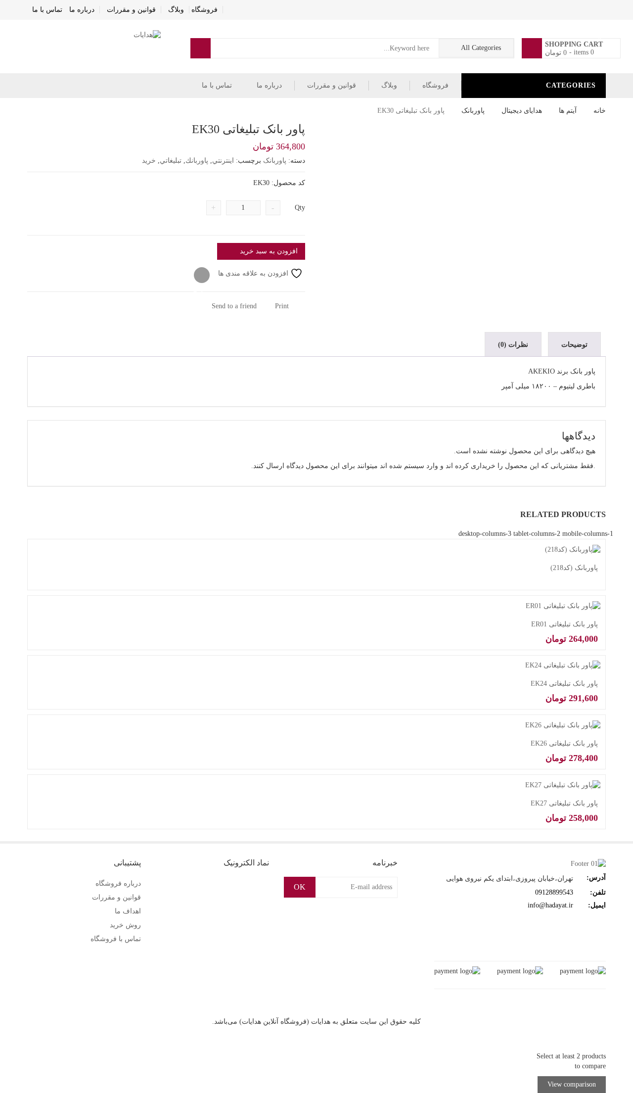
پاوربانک (473, 110)
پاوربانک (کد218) (574, 567)
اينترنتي (223, 160)
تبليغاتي (170, 160)
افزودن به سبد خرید (269, 251)
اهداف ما (128, 911)
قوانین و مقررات (131, 9)
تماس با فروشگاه (115, 939)
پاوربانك (196, 160)
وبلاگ (176, 9)
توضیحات (574, 344)
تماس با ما (47, 9)
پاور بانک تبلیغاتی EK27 (564, 803)
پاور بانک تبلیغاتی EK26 (564, 743)
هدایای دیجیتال (521, 110)
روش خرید (125, 925)
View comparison (571, 1084)
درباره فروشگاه (118, 883)
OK (300, 887)
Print (283, 306)
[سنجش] (201, 275)
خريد (149, 160)
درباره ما (81, 9)
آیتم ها (568, 110)
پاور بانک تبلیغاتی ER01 (564, 624)
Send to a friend (235, 306)
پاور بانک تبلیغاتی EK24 (564, 683)
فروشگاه (204, 9)
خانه (599, 110)
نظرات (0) (513, 344)
